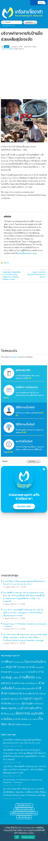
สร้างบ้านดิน (27, 708)
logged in (14, 357)
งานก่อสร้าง (31, 671)
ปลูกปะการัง (16, 698)
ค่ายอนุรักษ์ (39, 667)
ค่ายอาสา (6, 671)
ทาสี (38, 688)
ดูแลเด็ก (31, 688)
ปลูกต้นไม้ (5, 698)
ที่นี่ (30, 378)
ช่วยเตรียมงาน (31, 683)
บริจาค (6, 263)
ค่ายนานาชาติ (26, 667)
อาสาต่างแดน (20, 719)
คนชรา (3, 667)
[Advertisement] (24, 73)
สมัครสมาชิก (23, 370)
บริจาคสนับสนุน (24, 817)
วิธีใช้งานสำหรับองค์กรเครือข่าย (24, 813)
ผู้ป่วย (25, 703)
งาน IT (22, 672)
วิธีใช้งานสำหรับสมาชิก (24, 809)
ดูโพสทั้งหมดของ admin (27, 253)
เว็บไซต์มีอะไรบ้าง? (24, 805)
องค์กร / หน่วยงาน (27, 387)
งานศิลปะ (27, 677)
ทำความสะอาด (11, 693)
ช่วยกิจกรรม (18, 683)
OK (17, 837)
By (3, 47)
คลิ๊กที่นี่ (23, 432)
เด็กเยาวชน (14, 724)
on (12, 47)
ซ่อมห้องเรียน (21, 688)
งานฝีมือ (15, 678)
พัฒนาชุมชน (9, 708)
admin (7, 47)
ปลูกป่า (28, 698)
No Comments (9, 49)
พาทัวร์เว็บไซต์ (24, 441)
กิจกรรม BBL (19, 662)
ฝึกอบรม (40, 703)
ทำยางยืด (27, 693)
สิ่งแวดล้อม (11, 714)
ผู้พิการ (32, 703)
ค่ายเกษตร (16, 672)
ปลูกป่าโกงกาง (16, 704)
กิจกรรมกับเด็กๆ (35, 661)
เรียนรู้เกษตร (26, 724)
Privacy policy (28, 837)
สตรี (18, 708)
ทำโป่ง (35, 693)
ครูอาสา (12, 666)
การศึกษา (7, 662)
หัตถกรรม (23, 713)
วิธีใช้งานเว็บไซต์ (25, 407)
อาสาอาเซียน (32, 719)
